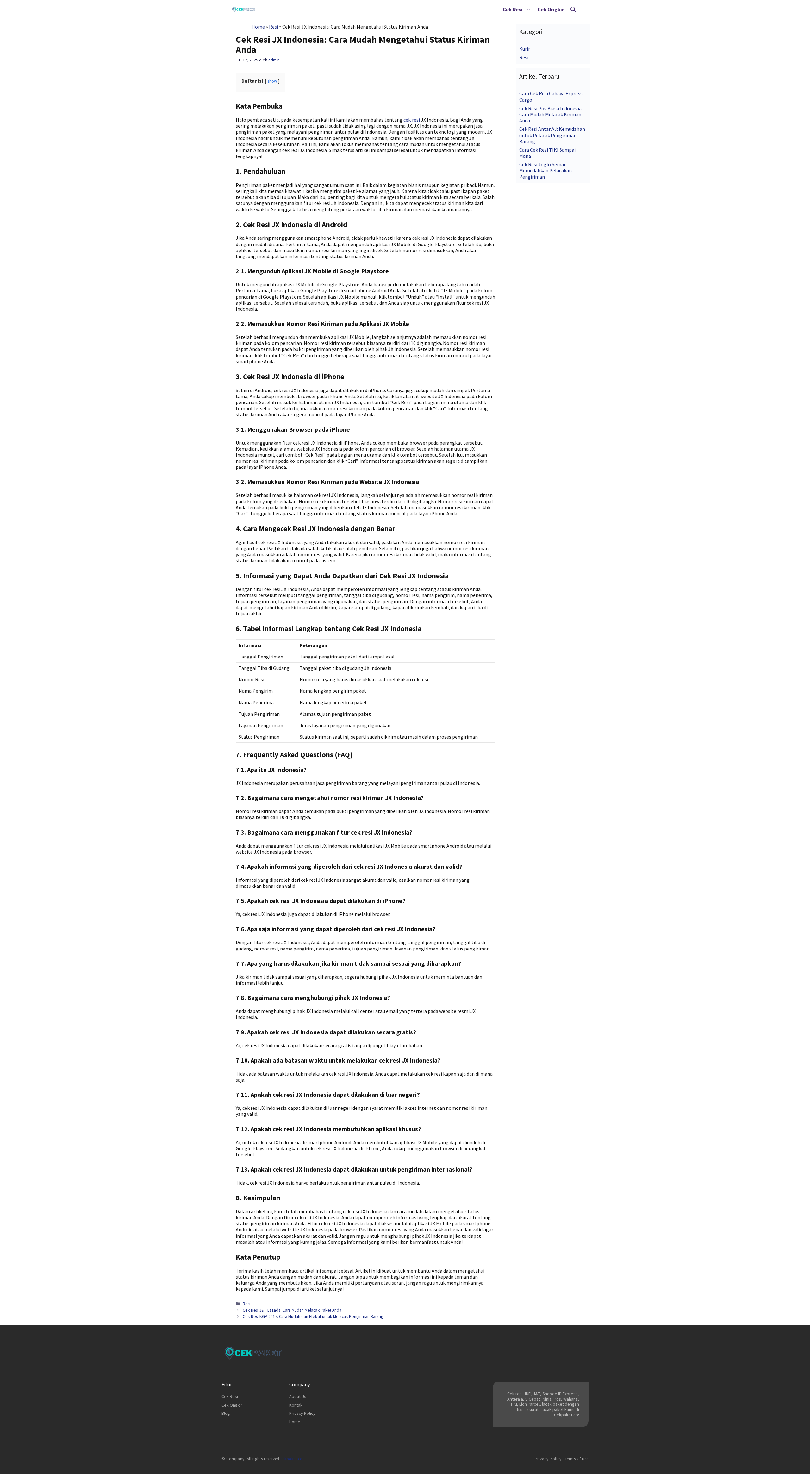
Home (258, 26)
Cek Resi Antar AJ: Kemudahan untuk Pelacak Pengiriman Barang (552, 135)
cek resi (411, 120)
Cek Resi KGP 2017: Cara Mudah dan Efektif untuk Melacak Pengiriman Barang (313, 1316)
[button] (528, 9)
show (272, 81)
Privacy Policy (302, 1413)
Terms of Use (577, 1459)
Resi (273, 26)
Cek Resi (513, 9)
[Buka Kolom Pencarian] (573, 9)
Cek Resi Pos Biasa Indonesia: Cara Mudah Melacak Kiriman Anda (551, 114)
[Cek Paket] (244, 9)
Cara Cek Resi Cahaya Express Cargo (551, 96)
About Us (297, 1396)
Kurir (524, 49)
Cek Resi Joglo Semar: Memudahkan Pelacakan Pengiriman (545, 170)
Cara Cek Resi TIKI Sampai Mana (547, 153)
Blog (225, 1413)
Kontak (295, 1405)
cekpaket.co (291, 1459)
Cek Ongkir (551, 9)
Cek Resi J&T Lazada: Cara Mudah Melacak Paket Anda (292, 1310)
